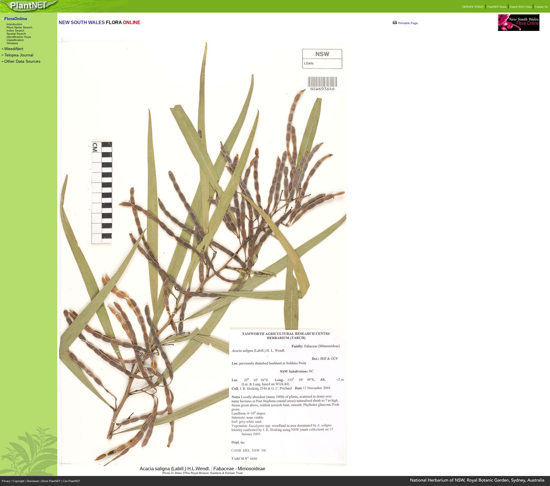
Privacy (6, 481)
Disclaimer (33, 481)
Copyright (19, 481)
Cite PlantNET (72, 481)
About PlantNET (51, 481)
